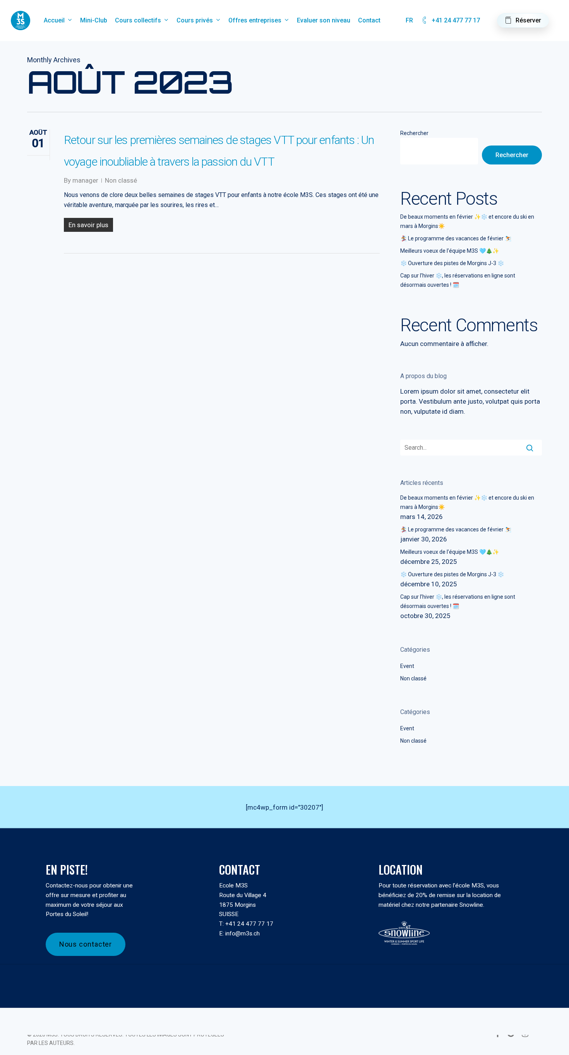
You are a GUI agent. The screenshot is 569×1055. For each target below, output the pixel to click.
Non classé (121, 180)
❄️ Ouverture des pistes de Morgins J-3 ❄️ (452, 263)
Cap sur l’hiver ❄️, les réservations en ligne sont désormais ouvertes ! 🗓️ (457, 280)
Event (407, 666)
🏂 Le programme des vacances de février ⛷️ (455, 238)
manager (85, 180)
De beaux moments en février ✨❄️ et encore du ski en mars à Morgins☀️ (467, 221)
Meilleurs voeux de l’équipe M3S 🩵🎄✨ (449, 251)
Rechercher (414, 133)
